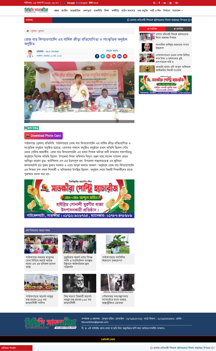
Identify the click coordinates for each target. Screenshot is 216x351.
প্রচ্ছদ (56, 10)
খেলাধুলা (87, 10)
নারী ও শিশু (155, 10)
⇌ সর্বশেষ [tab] (152, 28)
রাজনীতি (98, 10)
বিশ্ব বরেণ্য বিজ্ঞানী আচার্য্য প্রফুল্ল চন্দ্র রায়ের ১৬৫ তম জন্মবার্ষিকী (78, 300)
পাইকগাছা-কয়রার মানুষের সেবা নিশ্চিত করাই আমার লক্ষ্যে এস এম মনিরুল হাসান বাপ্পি (41, 262)
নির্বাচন (166, 10)
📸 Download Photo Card (43, 136)
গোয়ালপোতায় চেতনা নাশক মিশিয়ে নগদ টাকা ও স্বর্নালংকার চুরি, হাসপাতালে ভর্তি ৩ (173, 58)
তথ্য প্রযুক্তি (142, 10)
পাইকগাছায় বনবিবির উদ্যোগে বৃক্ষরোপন (113, 259)
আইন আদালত (128, 10)
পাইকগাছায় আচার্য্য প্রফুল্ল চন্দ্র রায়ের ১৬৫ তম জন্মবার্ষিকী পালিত (39, 300)
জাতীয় (64, 10)
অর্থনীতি (115, 10)
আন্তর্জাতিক (75, 10)
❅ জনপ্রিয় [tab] (178, 28)
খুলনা (34, 31)
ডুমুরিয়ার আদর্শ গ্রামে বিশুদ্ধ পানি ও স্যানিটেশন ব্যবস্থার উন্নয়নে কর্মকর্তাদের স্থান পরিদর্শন (78, 262)
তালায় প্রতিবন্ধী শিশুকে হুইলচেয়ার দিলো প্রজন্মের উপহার (148, 20)
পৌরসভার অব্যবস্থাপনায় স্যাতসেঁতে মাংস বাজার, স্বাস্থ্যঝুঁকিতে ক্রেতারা (115, 300)
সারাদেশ (176, 10)
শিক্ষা (106, 10)
